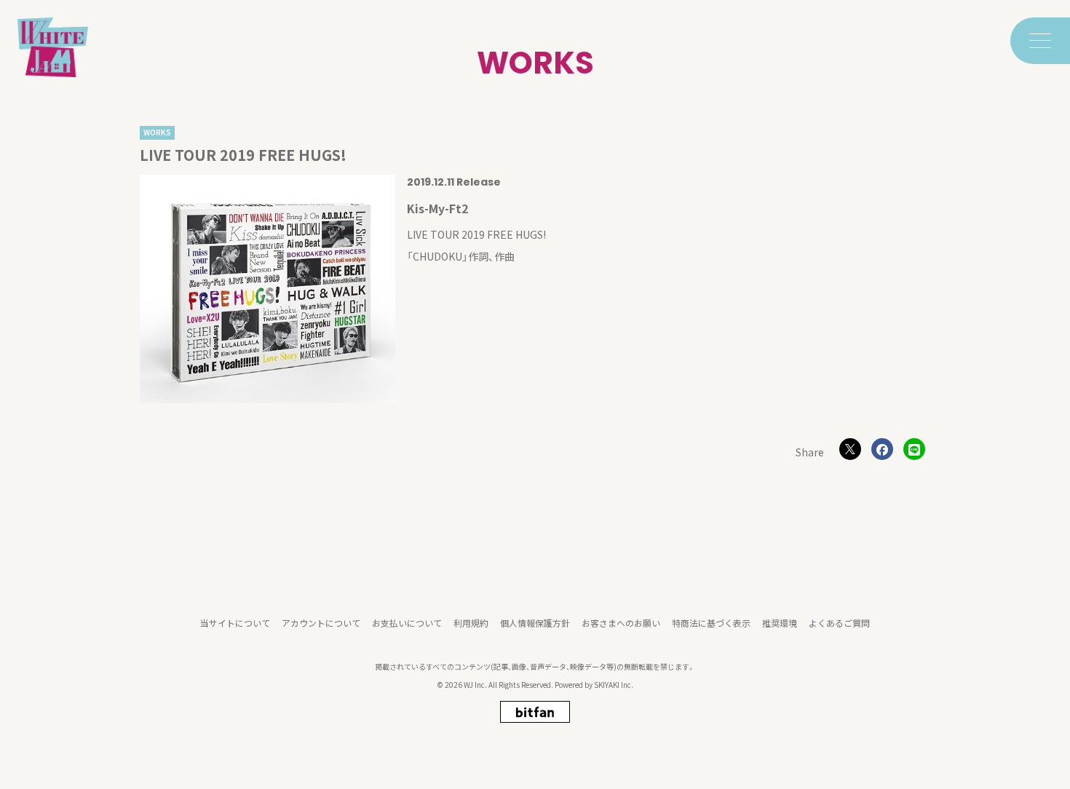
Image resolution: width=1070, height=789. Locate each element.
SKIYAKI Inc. (613, 684)
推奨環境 (779, 622)
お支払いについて (407, 622)
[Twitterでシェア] (850, 449)
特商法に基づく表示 (711, 622)
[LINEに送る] (914, 449)
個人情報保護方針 (535, 622)
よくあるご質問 (839, 622)
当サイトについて (235, 622)
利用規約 (470, 622)
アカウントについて (321, 622)
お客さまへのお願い (621, 622)
